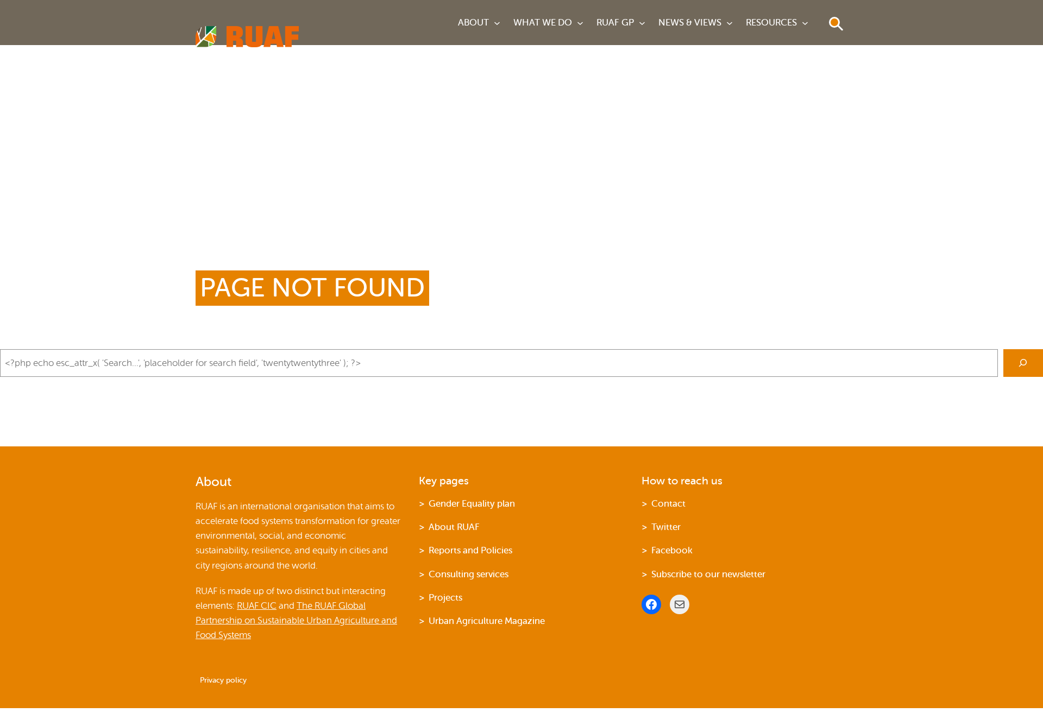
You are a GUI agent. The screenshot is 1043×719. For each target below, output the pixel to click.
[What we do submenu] (580, 23)
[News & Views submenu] (729, 23)
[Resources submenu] (805, 23)
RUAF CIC (257, 606)
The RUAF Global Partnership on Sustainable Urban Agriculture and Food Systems (296, 620)
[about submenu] (497, 23)
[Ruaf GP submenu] (642, 23)
